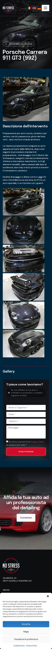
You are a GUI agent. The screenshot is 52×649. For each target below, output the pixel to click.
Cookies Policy (19, 645)
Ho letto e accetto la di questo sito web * (25, 443)
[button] (47, 596)
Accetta (26, 624)
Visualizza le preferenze (26, 639)
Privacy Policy (31, 645)
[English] (34, 7)
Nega (26, 631)
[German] (39, 7)
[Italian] (29, 7)
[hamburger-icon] (45, 8)
